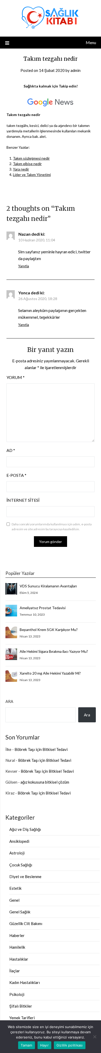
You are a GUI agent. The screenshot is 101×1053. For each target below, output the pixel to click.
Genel (14, 900)
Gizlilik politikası (69, 1045)
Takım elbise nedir (27, 163)
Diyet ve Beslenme (25, 876)
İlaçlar (14, 970)
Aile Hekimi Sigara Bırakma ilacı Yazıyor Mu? (54, 651)
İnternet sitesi (22, 500)
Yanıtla (23, 266)
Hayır (44, 1045)
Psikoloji (16, 994)
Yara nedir (21, 169)
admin (75, 70)
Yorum (15, 377)
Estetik (15, 888)
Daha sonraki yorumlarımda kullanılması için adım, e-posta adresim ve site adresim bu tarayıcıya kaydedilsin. (52, 526)
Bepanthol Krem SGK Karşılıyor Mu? (49, 629)
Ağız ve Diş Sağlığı (25, 829)
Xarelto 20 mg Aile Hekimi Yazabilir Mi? (50, 673)
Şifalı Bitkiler (20, 1006)
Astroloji (17, 853)
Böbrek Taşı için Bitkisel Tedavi (41, 749)
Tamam (26, 1045)
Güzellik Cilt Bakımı (25, 923)
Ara (9, 701)
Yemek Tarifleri (22, 1017)
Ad (10, 450)
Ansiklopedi (19, 841)
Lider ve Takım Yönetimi (32, 174)
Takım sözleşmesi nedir (31, 158)
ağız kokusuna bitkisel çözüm (44, 782)
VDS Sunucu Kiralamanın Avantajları (48, 586)
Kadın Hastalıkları (24, 982)
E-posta (16, 475)
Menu (91, 42)
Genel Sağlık (19, 911)
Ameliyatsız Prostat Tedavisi (43, 608)
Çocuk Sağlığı (20, 864)
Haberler (17, 935)
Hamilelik (17, 947)
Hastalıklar (18, 959)
